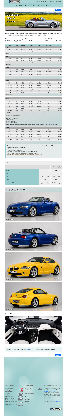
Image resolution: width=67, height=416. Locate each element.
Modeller (19, 5)
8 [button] (41, 5)
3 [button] (28, 5)
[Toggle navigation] (7, 1)
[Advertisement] (33, 373)
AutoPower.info (57, 401)
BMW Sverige (54, 391)
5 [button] (33, 5)
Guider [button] (43, 1)
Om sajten (28, 399)
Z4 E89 (57, 9)
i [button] (46, 5)
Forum (38, 1)
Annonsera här (29, 397)
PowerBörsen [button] (50, 1)
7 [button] (38, 5)
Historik (27, 404)
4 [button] (30, 5)
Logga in (58, 1)
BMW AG (46, 391)
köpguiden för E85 (31, 349)
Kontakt (27, 401)
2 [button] (25, 5)
